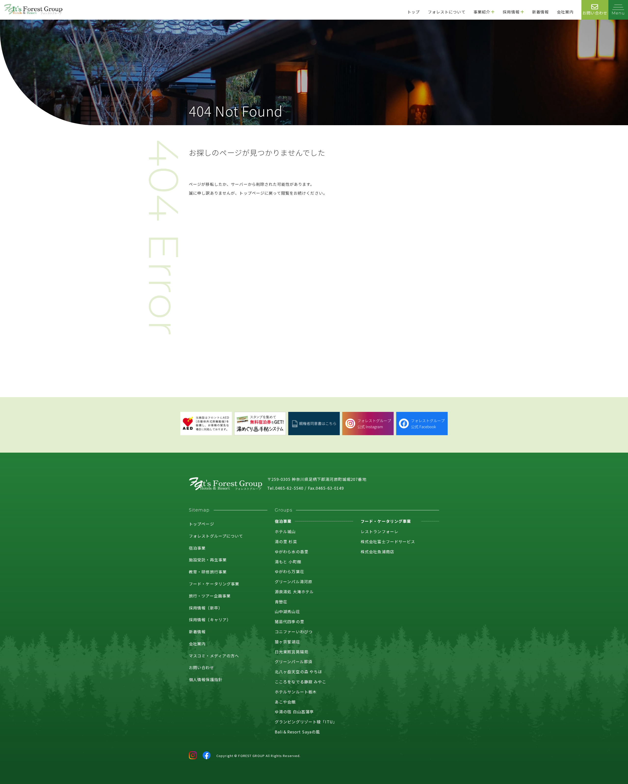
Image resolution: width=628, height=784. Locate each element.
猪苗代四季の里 (289, 621)
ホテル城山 (285, 531)
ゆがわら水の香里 (291, 551)
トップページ (201, 524)
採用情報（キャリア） (210, 619)
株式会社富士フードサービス (388, 541)
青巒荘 (281, 602)
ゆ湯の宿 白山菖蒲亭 (294, 712)
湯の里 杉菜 (286, 541)
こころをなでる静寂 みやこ (301, 682)
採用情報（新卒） (205, 608)
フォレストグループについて (216, 536)
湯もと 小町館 (288, 562)
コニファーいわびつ (294, 632)
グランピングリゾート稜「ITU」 (306, 722)
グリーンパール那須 (293, 661)
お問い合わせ (201, 667)
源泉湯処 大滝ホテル (294, 592)
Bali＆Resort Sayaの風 (297, 732)
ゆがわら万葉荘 (289, 571)
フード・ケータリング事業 (214, 584)
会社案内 (197, 644)
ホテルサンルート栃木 (296, 692)
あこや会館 (285, 702)
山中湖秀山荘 (287, 611)
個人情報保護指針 (205, 679)
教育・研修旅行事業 (208, 572)
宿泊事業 (197, 548)
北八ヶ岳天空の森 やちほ (298, 672)
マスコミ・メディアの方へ (214, 656)
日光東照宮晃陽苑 (291, 652)
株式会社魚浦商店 (377, 551)
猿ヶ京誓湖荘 (287, 642)
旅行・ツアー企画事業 (210, 596)
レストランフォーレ (379, 531)
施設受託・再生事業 (208, 560)
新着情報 (197, 632)
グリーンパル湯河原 (293, 581)
